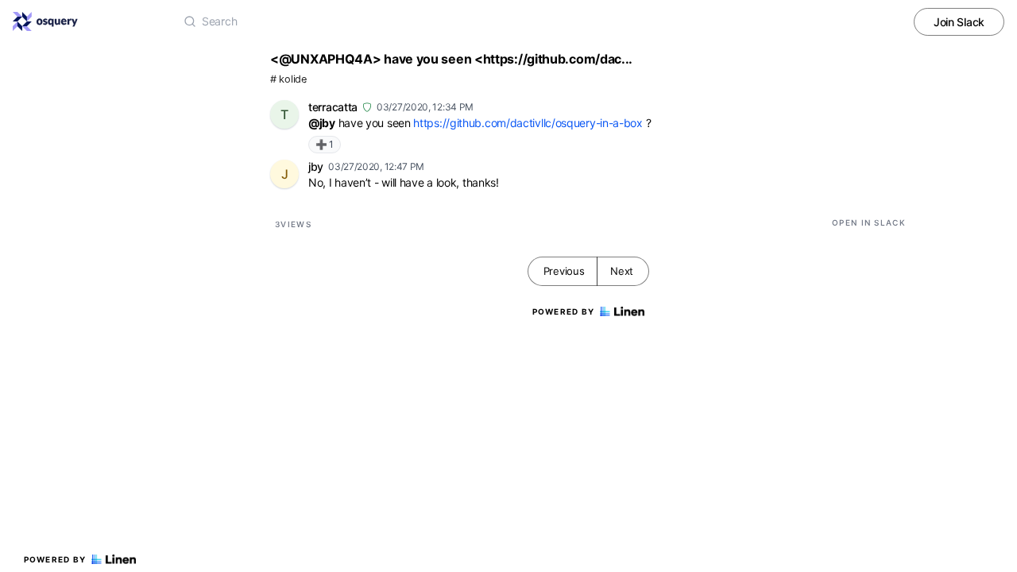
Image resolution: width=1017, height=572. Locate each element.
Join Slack (959, 22)
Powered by (55, 559)
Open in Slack (869, 222)
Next (621, 271)
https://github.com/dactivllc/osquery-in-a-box (528, 122)
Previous (564, 271)
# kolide (288, 79)
